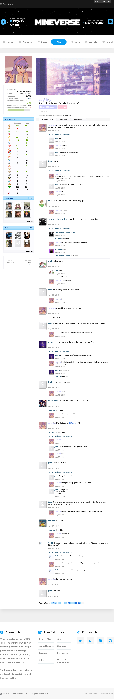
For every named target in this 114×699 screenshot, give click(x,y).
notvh (51, 342)
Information (79, 120)
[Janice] (18, 206)
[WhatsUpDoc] (9, 235)
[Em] (18, 235)
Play (58, 42)
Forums (27, 42)
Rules (41, 660)
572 (29, 98)
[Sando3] (9, 214)
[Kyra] (18, 214)
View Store (8, 4)
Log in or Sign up (102, 1)
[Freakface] (27, 235)
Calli (50, 261)
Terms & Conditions (63, 661)
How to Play (44, 639)
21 (76, 603)
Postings (63, 120)
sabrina (58, 277)
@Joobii (73, 423)
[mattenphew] (27, 214)
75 (31, 228)
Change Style (91, 694)
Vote (77, 42)
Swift (51, 201)
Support (61, 646)
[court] (27, 243)
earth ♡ (28, 265)
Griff (50, 543)
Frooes (51, 520)
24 (30, 198)
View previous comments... (60, 135)
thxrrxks (58, 239)
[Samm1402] (18, 243)
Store (60, 639)
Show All (29, 222)
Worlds (93, 42)
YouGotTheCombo (57, 219)
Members (62, 653)
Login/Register (46, 646)
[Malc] (9, 206)
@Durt (73, 232)
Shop (44, 42)
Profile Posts (47, 120)
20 (72, 603)
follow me (53, 401)
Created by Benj (107, 694)
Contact (42, 653)
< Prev (54, 603)
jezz (56, 138)
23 (82, 603)
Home (10, 42)
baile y (51, 382)
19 (69, 603)
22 (79, 603)
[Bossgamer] (27, 206)
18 (66, 603)
